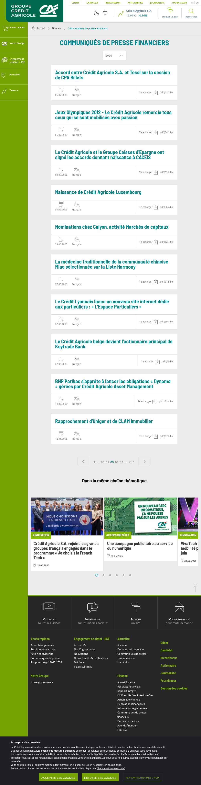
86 (117, 462)
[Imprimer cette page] (105, 13)
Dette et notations (128, 721)
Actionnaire (135, 2)
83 (102, 462)
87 (121, 462)
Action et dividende (42, 654)
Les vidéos (123, 662)
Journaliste (157, 2)
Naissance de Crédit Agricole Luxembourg (98, 192)
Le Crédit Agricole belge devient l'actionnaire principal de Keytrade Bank (114, 344)
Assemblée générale (42, 645)
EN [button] (197, 2)
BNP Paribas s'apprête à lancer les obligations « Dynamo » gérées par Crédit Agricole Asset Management (113, 384)
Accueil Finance (126, 682)
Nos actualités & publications (91, 658)
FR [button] (192, 2)
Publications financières (131, 704)
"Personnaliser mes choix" (111, 768)
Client (75, 2)
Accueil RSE (80, 645)
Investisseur (112, 2)
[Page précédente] (83, 461)
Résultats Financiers (129, 686)
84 (107, 462)
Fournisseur (179, 2)
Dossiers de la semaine (130, 649)
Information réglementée (132, 708)
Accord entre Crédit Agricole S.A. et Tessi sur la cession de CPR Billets (112, 75)
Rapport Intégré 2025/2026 (46, 662)
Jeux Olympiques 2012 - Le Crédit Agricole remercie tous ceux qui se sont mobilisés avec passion (113, 115)
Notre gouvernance (42, 682)
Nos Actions (81, 654)
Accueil (41, 28)
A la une (122, 645)
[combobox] (114, 55)
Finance (56, 28)
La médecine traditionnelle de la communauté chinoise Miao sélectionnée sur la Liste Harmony (111, 264)
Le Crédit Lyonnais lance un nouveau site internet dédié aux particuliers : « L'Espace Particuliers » (112, 304)
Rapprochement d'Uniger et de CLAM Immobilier (104, 421)
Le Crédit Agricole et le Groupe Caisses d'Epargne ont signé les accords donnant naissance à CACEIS (109, 155)
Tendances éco (126, 658)
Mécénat (79, 662)
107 (131, 462)
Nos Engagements (84, 649)
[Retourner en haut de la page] (195, 591)
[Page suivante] (144, 461)
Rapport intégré (126, 691)
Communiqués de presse (45, 658)
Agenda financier (127, 725)
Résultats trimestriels (43, 649)
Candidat (92, 2)
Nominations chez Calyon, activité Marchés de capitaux (112, 227)
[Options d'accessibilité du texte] (96, 13)
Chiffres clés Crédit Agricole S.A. (135, 695)
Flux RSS (122, 730)
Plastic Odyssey (83, 666)
